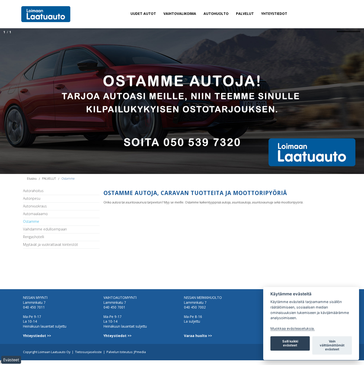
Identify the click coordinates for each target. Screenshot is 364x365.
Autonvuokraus (35, 206)
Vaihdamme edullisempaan (45, 229)
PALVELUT (245, 13)
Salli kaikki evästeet (290, 343)
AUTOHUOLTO (216, 13)
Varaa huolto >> (198, 335)
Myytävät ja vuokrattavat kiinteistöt (50, 245)
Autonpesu (31, 199)
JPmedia (140, 352)
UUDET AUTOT (143, 13)
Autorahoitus (33, 191)
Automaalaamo (35, 214)
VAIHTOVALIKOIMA (179, 13)
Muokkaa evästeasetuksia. (292, 328)
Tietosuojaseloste (88, 352)
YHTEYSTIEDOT (274, 13)
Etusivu (32, 178)
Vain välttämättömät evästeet (332, 345)
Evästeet (11, 360)
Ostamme (68, 178)
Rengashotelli (33, 237)
